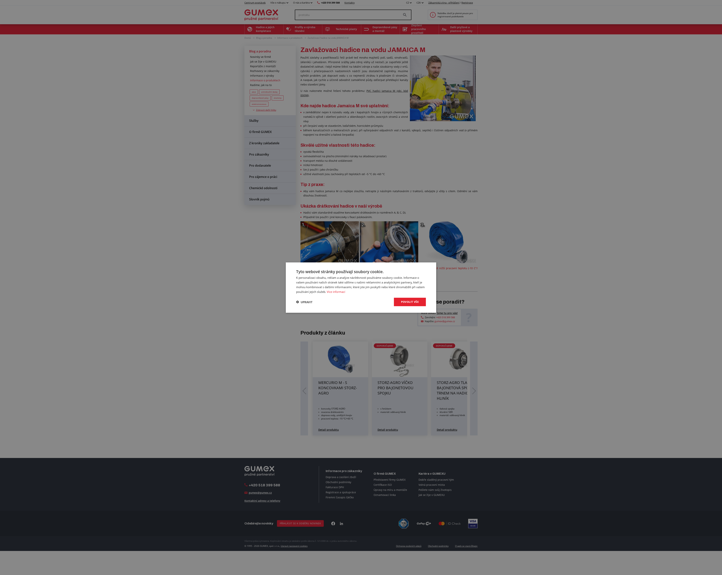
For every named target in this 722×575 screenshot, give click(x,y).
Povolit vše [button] (410, 302)
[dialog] (361, 287)
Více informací (336, 291)
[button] (304, 302)
